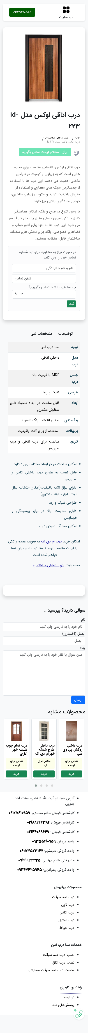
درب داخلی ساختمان (48, 565)
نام (83, 620)
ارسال (78, 700)
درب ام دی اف (51, 541)
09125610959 (22, 12)
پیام (82, 647)
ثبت (71, 303)
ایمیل (81, 633)
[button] (36, 785)
